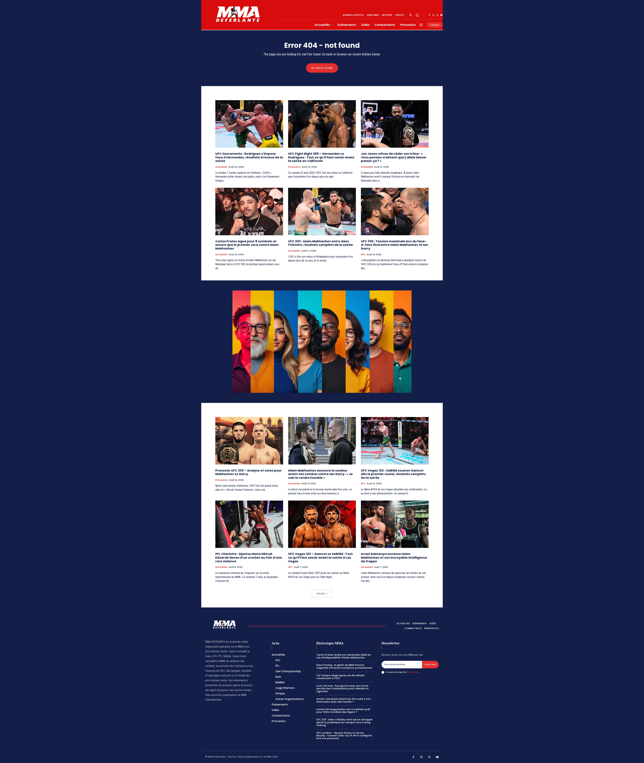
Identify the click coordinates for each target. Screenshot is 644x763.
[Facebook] (429, 15)
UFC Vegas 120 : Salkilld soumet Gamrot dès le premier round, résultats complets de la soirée (393, 474)
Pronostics (294, 167)
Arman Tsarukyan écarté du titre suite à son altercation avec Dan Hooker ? (343, 700)
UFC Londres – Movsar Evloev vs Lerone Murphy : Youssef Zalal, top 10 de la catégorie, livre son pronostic (344, 735)
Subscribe (430, 664)
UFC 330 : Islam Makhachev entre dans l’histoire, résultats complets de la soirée (320, 243)
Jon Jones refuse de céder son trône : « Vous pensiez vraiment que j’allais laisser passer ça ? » (393, 157)
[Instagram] (433, 15)
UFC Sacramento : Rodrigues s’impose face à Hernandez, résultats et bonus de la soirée (249, 157)
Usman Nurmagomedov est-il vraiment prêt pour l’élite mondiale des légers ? (343, 711)
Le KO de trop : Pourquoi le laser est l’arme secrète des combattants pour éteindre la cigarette (342, 688)
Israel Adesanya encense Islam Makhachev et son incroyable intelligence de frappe (394, 557)
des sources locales (240, 690)
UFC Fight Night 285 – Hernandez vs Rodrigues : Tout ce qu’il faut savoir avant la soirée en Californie (321, 157)
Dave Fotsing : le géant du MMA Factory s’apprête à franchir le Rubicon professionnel (344, 666)
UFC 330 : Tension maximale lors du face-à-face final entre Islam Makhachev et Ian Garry (394, 245)
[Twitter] (437, 15)
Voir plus (320, 593)
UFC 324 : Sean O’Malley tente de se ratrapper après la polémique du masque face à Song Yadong (344, 722)
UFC (363, 254)
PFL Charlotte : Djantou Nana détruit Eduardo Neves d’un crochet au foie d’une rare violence (248, 557)
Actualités (221, 167)
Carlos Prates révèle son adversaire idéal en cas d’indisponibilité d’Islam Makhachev (343, 656)
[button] (417, 15)
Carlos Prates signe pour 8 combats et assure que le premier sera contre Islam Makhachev (247, 245)
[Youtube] (441, 15)
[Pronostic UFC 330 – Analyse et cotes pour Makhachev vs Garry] (249, 440)
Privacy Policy (412, 672)
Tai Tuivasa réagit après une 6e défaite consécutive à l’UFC (340, 677)
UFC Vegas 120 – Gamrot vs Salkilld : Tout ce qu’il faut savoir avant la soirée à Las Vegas (320, 557)
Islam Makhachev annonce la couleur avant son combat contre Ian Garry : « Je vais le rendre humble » (320, 474)
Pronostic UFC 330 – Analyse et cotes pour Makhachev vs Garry (248, 472)
